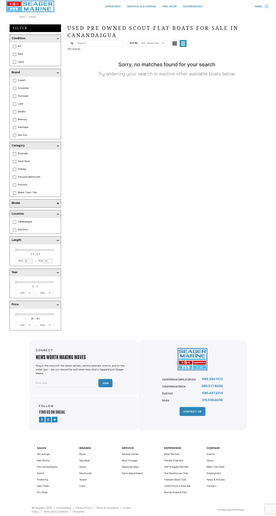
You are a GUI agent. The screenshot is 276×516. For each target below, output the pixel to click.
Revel (82, 454)
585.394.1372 (212, 379)
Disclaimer (79, 511)
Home (22, 17)
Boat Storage (129, 460)
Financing (42, 479)
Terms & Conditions (107, 507)
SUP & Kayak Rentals (176, 466)
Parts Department (132, 473)
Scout (82, 466)
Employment (214, 473)
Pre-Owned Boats (47, 466)
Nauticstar (85, 473)
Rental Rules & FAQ (175, 492)
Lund (82, 485)
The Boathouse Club (176, 473)
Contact (211, 485)
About (210, 460)
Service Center (130, 454)
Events (211, 454)
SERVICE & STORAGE (141, 6)
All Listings (43, 454)
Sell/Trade (43, 485)
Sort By (134, 43)
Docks (40, 473)
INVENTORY (113, 6)
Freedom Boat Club (175, 479)
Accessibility (63, 507)
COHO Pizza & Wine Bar (177, 485)
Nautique (84, 460)
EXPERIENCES (192, 6)
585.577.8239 (212, 386)
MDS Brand (238, 509)
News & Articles (216, 479)
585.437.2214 (212, 393)
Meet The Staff (215, 466)
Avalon (83, 479)
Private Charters (173, 460)
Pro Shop (42, 492)
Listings (32, 17)
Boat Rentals (172, 454)
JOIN (105, 383)
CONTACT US (192, 411)
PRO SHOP (169, 6)
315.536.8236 (212, 400)
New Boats (43, 460)
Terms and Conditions (55, 511)
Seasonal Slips (130, 466)
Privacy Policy (84, 507)
